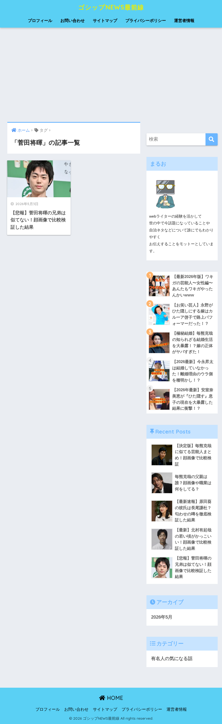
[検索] (211, 139)
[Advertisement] (111, 75)
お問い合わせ (72, 20)
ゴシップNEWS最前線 (111, 7)
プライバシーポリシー (145, 20)
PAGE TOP (211, 698)
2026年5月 (161, 617)
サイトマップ (105, 20)
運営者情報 (184, 20)
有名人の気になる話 (171, 658)
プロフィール (40, 20)
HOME (114, 697)
